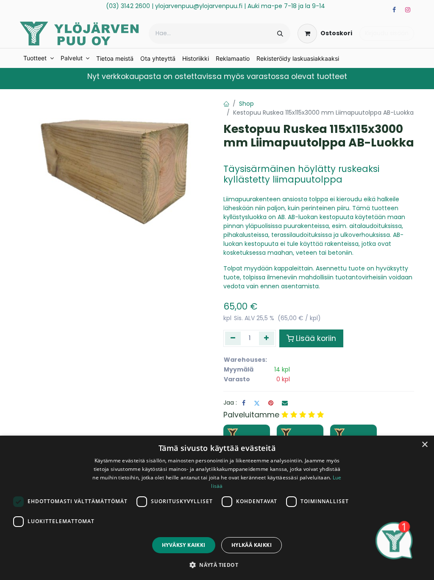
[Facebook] (394, 10)
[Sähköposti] (285, 403)
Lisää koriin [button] (316, 338)
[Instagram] (408, 10)
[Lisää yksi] (267, 338)
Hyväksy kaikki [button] (184, 545)
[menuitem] (38, 58)
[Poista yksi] (233, 338)
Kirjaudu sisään (387, 33)
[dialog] (217, 508)
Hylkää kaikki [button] (251, 545)
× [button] (424, 445)
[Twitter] (257, 403)
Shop (246, 103)
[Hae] (280, 33)
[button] (217, 565)
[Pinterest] (270, 403)
